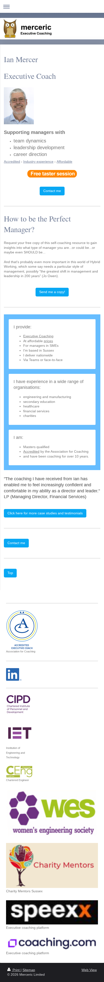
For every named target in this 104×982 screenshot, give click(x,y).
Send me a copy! (52, 292)
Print (16, 970)
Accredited (12, 161)
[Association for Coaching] (22, 629)
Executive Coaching (38, 336)
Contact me (52, 191)
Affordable (64, 161)
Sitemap (28, 970)
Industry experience (38, 161)
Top (10, 573)
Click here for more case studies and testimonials (45, 513)
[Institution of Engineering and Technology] (19, 732)
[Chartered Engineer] (19, 772)
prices (48, 341)
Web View (89, 970)
